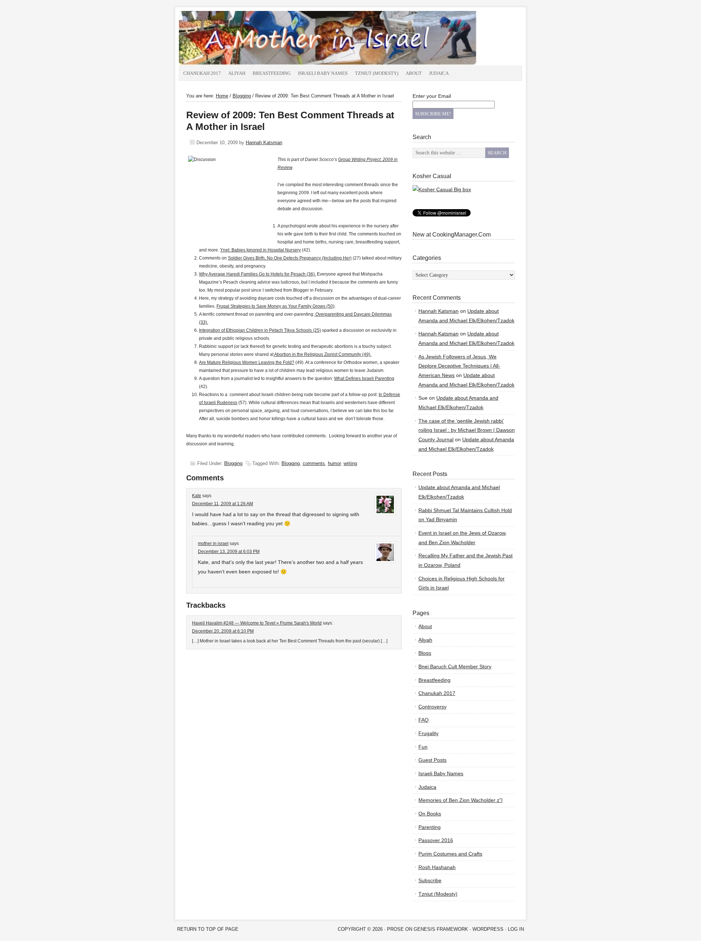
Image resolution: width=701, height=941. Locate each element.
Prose (395, 929)
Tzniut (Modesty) (376, 73)
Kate (196, 495)
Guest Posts (432, 760)
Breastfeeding (272, 73)
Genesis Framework (441, 929)
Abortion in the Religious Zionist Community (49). (322, 354)
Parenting (429, 827)
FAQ (423, 720)
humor (334, 463)
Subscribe (429, 880)
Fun (423, 747)
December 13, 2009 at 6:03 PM (229, 551)
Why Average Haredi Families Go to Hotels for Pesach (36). (257, 274)
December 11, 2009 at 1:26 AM (222, 503)
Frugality (428, 733)
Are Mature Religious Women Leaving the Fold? (246, 362)
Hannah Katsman (264, 142)
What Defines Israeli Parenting (364, 378)
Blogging (233, 463)
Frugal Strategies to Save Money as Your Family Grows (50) (275, 306)
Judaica (439, 73)
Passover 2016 (435, 840)
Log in (516, 929)
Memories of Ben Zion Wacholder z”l (460, 800)
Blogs (424, 653)
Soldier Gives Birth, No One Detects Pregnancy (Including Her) (290, 258)
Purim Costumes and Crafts (450, 854)
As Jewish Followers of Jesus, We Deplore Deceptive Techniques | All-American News (459, 366)
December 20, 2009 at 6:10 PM (223, 631)
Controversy (432, 707)
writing (350, 463)
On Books (429, 814)
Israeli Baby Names (323, 73)
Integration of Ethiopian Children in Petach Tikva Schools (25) (260, 330)
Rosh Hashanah (437, 867)
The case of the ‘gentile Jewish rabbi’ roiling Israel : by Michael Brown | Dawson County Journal (466, 430)
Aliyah (236, 73)
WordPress (487, 929)
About (414, 73)
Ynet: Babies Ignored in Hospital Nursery (260, 250)
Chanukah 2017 (202, 73)
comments (314, 463)
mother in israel (213, 543)
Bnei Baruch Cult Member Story (454, 666)
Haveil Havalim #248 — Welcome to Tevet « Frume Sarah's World (257, 623)
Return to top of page (207, 929)
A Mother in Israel (261, 38)
